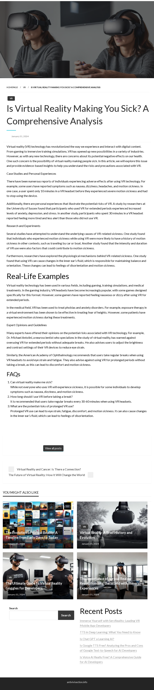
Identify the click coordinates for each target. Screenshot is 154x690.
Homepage (12, 87)
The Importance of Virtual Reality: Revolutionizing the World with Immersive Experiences (112, 583)
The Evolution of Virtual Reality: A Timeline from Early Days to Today (32, 535)
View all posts (53, 448)
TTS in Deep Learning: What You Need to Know (110, 632)
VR (24, 87)
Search (13, 608)
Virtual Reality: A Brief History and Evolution (106, 535)
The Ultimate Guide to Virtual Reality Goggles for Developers (34, 585)
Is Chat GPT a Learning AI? (97, 639)
